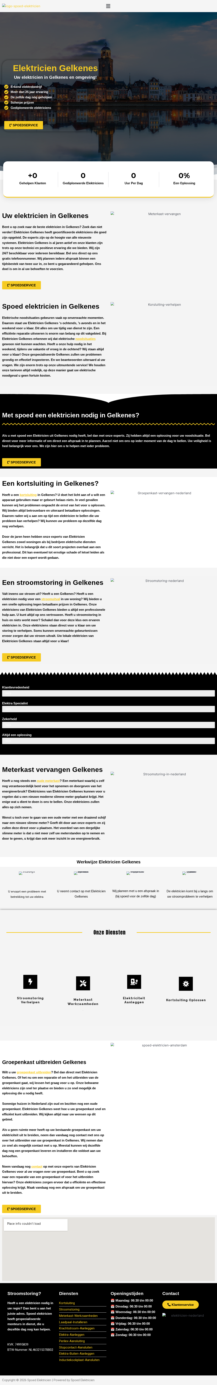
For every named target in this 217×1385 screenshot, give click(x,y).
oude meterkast (48, 781)
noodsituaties (85, 339)
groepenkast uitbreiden (34, 1072)
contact (36, 1166)
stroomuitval (50, 599)
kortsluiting (28, 495)
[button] (108, 6)
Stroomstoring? (24, 1293)
